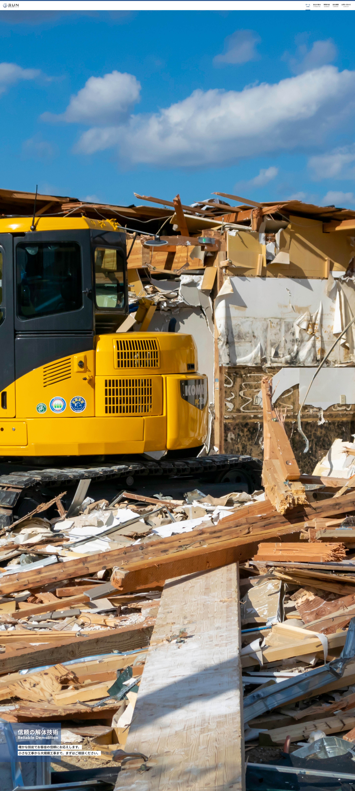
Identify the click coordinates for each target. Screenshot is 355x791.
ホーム (308, 5)
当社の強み (317, 5)
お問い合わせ (346, 5)
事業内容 (327, 5)
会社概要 (336, 5)
